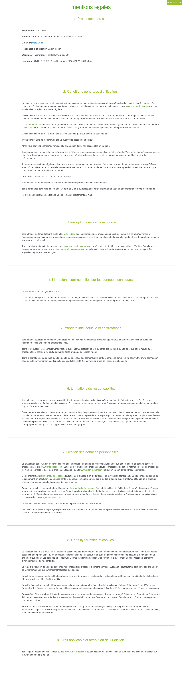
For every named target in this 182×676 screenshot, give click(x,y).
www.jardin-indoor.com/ (51, 103)
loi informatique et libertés (52, 475)
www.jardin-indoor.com (51, 466)
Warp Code (37, 42)
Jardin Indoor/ (35, 124)
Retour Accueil (174, 2)
